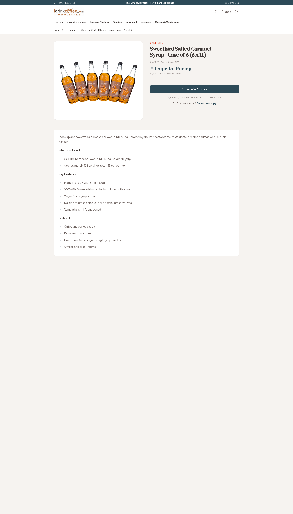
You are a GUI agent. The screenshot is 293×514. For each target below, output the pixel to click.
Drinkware (146, 21)
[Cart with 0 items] (236, 11)
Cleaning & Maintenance (167, 21)
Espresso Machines (99, 21)
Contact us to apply (206, 103)
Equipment (131, 21)
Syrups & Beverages (77, 21)
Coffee (59, 21)
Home (57, 30)
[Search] (216, 11)
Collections (71, 30)
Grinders (117, 21)
